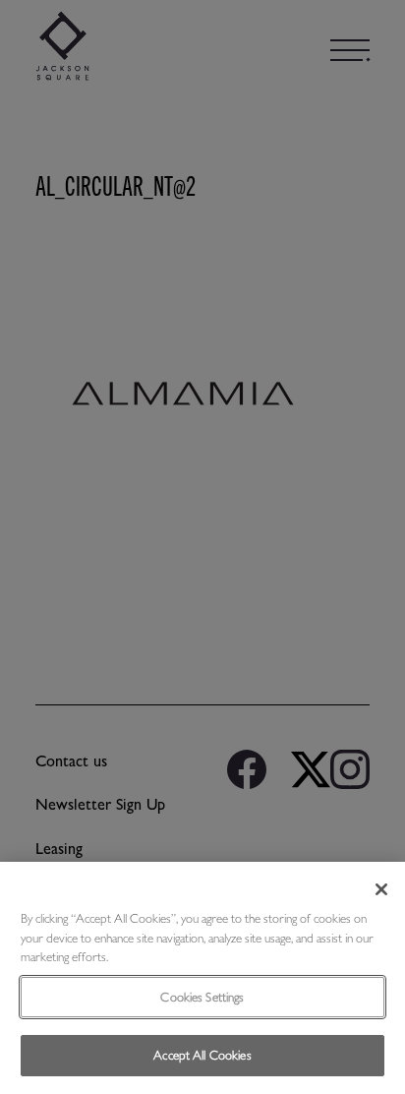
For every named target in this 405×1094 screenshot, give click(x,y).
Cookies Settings (202, 997)
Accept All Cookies (202, 1055)
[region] (202, 978)
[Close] (381, 889)
